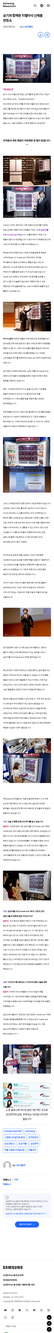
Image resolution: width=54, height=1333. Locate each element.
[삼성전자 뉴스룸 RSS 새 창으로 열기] (5, 1317)
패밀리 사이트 (11, 1326)
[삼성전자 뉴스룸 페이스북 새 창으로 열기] (19, 1310)
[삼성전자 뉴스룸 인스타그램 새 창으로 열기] (12, 1310)
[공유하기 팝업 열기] (49, 1323)
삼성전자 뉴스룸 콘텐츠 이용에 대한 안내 (18, 1284)
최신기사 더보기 (25, 1224)
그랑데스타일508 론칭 (14, 1137)
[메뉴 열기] (48, 5)
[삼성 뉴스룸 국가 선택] (41, 5)
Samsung (30, 1131)
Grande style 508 (13, 1131)
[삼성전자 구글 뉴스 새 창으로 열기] (12, 1317)
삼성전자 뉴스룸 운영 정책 (13, 1275)
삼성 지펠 (22, 1143)
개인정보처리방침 (10, 1280)
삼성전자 (34, 1143)
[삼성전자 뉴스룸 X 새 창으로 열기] (27, 1310)
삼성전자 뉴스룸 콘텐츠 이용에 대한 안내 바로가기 (24, 1214)
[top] (49, 1329)
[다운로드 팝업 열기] (49, 1317)
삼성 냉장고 (9, 1143)
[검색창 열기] (35, 5)
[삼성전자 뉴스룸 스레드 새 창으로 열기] (41, 1310)
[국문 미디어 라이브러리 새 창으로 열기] (48, 1310)
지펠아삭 (32, 1150)
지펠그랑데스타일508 (14, 1150)
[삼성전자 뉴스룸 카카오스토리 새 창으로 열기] (34, 1310)
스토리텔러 (28, 26)
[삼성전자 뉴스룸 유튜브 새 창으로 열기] (5, 1310)
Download (40, 35)
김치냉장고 (33, 1137)
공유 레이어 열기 (47, 35)
